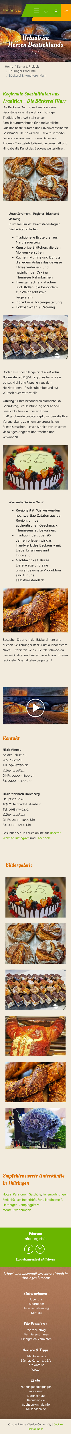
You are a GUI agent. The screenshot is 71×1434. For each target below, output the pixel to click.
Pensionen (20, 1194)
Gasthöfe (35, 1194)
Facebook (43, 838)
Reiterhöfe (29, 1200)
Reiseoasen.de (35, 1409)
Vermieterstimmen (35, 1334)
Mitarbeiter (35, 1304)
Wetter (36, 1369)
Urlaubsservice (35, 1356)
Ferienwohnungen (55, 1194)
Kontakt (35, 1313)
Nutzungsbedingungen (36, 1387)
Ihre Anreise (35, 1365)
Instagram (22, 838)
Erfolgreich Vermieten (35, 1339)
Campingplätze (29, 1205)
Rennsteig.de (35, 1400)
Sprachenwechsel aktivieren (35, 1259)
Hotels (7, 1194)
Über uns (35, 1299)
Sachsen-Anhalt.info (35, 1404)
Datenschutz (35, 1396)
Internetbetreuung (35, 1308)
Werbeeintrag (35, 1330)
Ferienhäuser (12, 1200)
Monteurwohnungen (17, 1210)
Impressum (36, 1391)
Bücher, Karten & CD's (35, 1360)
